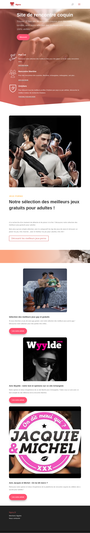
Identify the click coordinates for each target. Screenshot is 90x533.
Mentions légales (15, 516)
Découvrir (23, 37)
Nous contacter (14, 518)
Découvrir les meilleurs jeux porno (28, 238)
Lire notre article (18, 331)
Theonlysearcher (26, 97)
